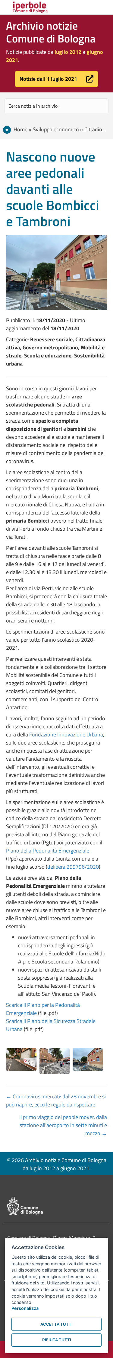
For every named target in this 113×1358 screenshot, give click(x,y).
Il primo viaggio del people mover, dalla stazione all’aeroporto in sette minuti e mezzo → (63, 1125)
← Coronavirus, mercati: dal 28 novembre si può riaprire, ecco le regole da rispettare (56, 1100)
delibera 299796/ (67, 867)
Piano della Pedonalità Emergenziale (47, 851)
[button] (56, 79)
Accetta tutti (56, 1324)
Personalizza (25, 1308)
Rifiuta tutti (56, 1339)
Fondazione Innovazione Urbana (66, 734)
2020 (93, 867)
